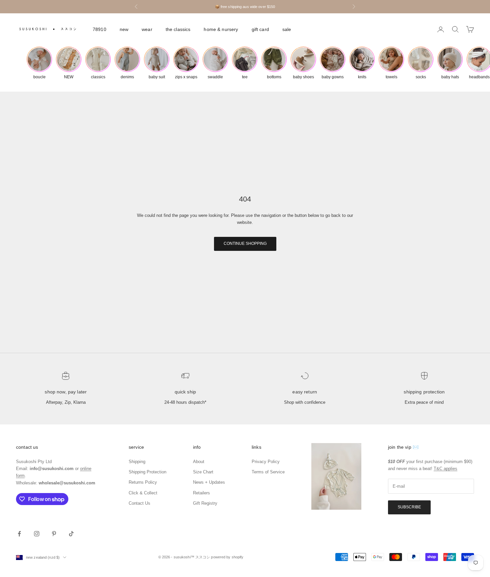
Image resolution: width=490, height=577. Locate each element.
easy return (304, 391)
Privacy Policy (266, 461)
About (198, 461)
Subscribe (409, 507)
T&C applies (445, 468)
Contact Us (139, 503)
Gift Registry (205, 503)
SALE (286, 29)
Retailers (201, 492)
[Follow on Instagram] (36, 533)
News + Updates (209, 482)
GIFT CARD (260, 29)
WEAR (147, 29)
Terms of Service (268, 471)
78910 (99, 29)
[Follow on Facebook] (19, 533)
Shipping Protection (424, 391)
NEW (124, 29)
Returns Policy (143, 482)
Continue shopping (245, 243)
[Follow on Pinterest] (54, 533)
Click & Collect (143, 492)
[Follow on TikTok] (71, 533)
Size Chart (203, 471)
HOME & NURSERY (221, 29)
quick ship (185, 391)
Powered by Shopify (227, 557)
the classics (178, 29)
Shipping (137, 461)
